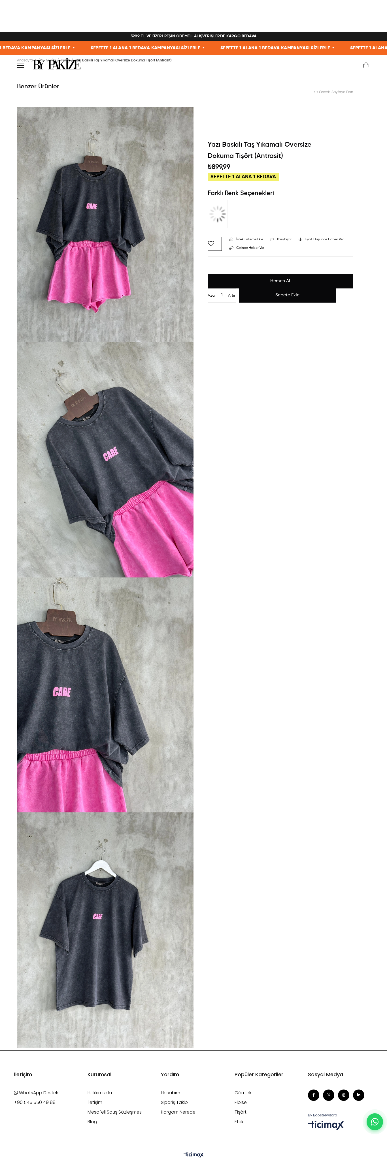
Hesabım (170, 1093)
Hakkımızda (100, 1093)
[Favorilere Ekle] (215, 244)
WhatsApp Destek (38, 1093)
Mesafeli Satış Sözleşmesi (115, 1112)
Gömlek (243, 1093)
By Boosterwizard (322, 1115)
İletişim (95, 1102)
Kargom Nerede (178, 1112)
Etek (239, 1121)
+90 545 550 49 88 (35, 1102)
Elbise (241, 1102)
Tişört (240, 1112)
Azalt (212, 296)
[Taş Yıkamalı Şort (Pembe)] (219, 215)
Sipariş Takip (174, 1102)
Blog (92, 1121)
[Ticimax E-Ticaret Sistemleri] (194, 1155)
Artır (231, 296)
